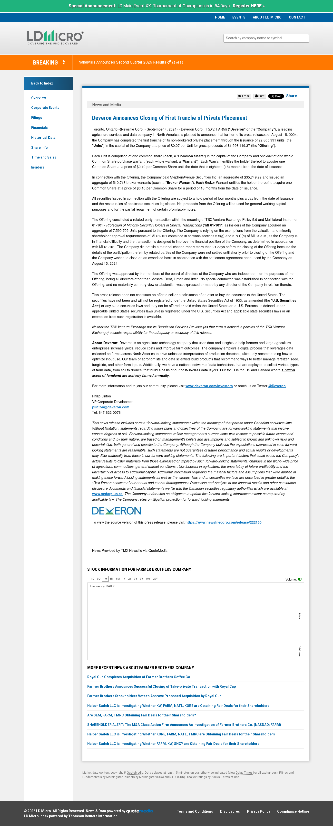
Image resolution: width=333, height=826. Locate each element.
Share (291, 96)
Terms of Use (230, 777)
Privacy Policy (258, 811)
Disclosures (230, 811)
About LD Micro (267, 17)
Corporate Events (45, 108)
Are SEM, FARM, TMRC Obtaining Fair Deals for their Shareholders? (141, 715)
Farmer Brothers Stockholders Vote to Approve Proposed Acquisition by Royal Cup (154, 696)
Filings (36, 118)
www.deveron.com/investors (209, 385)
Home (220, 17)
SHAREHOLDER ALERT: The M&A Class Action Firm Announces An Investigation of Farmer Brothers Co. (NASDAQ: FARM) (184, 725)
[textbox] (269, 38)
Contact (297, 17)
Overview (38, 98)
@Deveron (277, 385)
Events (238, 17)
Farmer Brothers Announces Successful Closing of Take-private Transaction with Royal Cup (161, 686)
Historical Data (43, 138)
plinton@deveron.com (110, 406)
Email (245, 96)
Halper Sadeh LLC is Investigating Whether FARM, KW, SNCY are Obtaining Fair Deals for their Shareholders (173, 744)
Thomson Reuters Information (93, 816)
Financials (39, 128)
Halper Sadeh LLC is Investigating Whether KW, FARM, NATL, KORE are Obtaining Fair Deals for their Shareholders (178, 706)
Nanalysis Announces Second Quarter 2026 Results (122, 62)
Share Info (39, 148)
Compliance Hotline (293, 811)
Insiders (38, 167)
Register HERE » (249, 5)
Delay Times (244, 772)
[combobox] (266, 38)
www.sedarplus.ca (107, 493)
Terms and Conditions (195, 811)
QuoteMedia (135, 772)
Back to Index (42, 83)
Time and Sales (43, 157)
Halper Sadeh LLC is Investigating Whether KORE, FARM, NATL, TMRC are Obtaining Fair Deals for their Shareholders (181, 734)
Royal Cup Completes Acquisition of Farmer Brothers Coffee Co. (139, 677)
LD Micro (43, 811)
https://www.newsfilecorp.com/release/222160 (224, 522)
